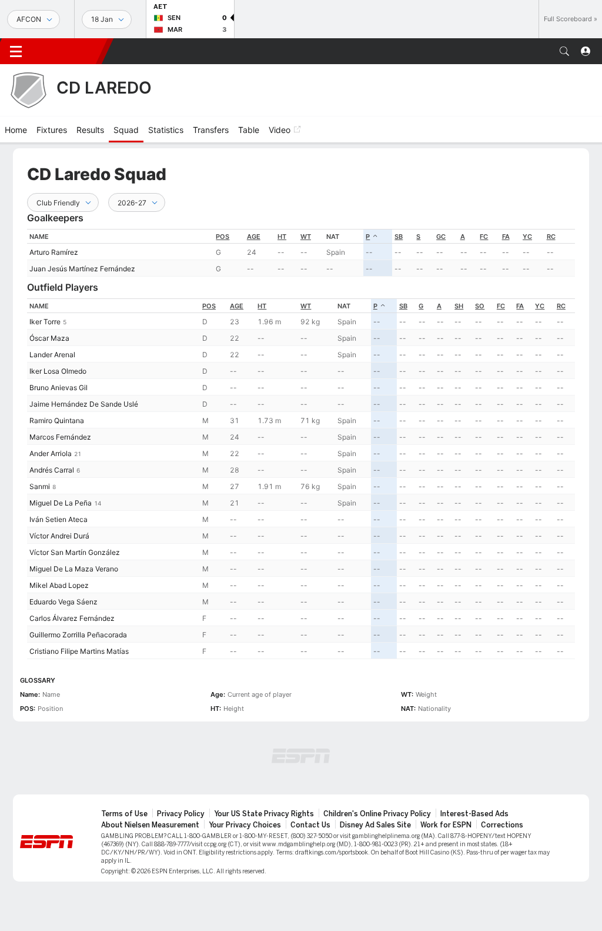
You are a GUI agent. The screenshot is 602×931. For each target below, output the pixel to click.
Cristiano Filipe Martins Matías (79, 651)
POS (222, 236)
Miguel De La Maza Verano (73, 568)
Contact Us (310, 825)
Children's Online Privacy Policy (377, 814)
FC (484, 236)
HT (281, 236)
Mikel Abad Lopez (59, 585)
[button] (564, 51)
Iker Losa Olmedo (57, 371)
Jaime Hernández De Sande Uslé (83, 404)
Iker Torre (45, 321)
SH (458, 306)
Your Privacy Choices (245, 825)
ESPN (69, 51)
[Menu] (16, 51)
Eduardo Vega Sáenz (63, 601)
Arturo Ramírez (53, 252)
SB (398, 236)
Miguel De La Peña (60, 502)
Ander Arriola (50, 453)
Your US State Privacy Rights (264, 814)
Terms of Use (124, 814)
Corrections (502, 825)
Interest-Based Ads (474, 814)
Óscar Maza (49, 338)
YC (527, 236)
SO (479, 306)
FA (506, 236)
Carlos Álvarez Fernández (72, 618)
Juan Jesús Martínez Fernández (82, 268)
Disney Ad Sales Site (375, 825)
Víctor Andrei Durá (59, 535)
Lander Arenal (52, 354)
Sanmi (39, 486)
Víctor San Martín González (74, 552)
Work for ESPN (445, 825)
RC (551, 236)
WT (305, 236)
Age (253, 236)
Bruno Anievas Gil (58, 387)
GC (441, 236)
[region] (301, 253)
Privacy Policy (181, 814)
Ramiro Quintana (56, 420)
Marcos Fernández (60, 437)
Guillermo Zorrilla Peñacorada (78, 634)
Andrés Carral (51, 470)
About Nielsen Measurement (150, 825)
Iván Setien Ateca (58, 519)
